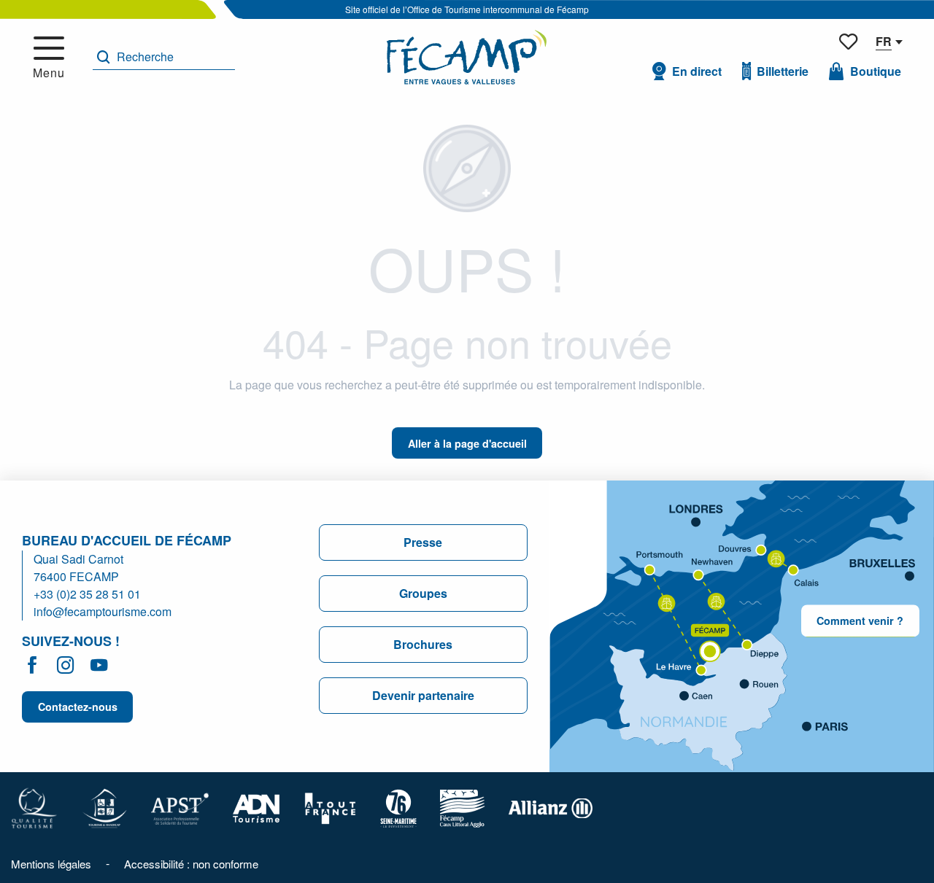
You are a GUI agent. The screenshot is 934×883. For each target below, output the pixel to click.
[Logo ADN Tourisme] (256, 806)
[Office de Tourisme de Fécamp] (467, 57)
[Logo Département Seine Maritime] (398, 806)
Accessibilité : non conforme (191, 863)
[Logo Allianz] (551, 806)
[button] (164, 57)
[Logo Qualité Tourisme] (34, 806)
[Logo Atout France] (330, 806)
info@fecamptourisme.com (102, 611)
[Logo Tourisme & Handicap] (104, 806)
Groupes (423, 593)
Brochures (422, 644)
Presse (423, 542)
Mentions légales (51, 863)
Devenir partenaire (423, 695)
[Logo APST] (180, 806)
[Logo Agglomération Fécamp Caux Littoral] (462, 806)
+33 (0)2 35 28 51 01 (87, 594)
